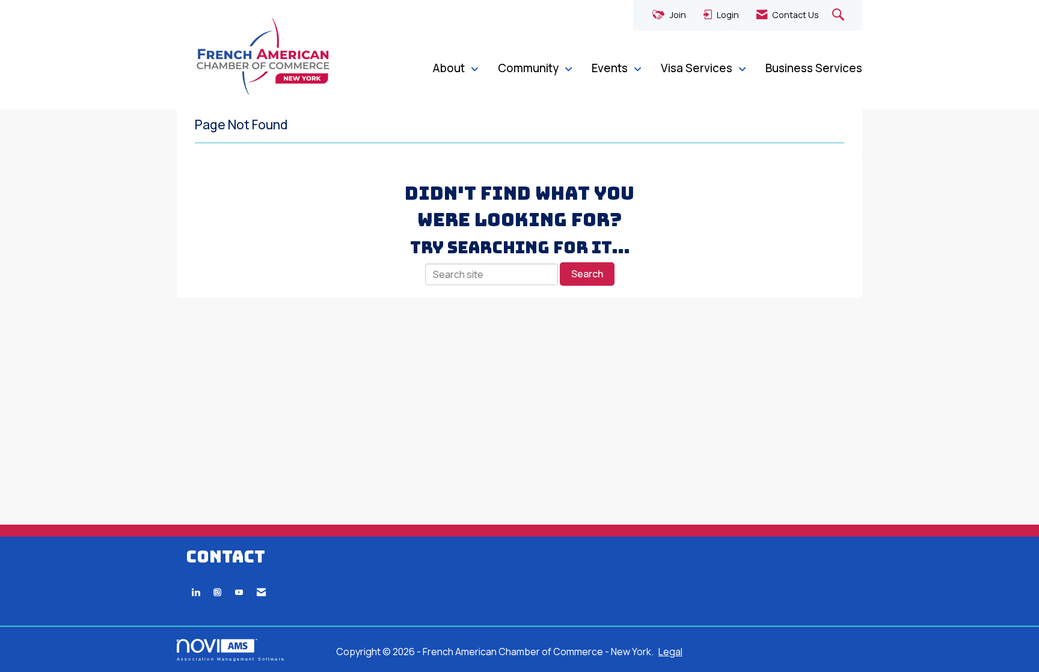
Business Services (813, 68)
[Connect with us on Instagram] (217, 592)
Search (587, 273)
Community (529, 68)
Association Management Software (231, 658)
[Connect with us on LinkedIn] (196, 592)
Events (611, 68)
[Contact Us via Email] (261, 592)
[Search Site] (839, 15)
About (449, 68)
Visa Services (698, 68)
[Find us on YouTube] (239, 592)
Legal (670, 651)
